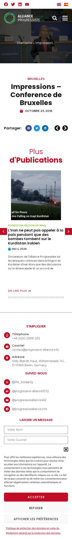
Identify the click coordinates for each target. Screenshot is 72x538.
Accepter (36, 497)
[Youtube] (27, 4)
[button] (66, 449)
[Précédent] (57, 128)
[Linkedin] (20, 4)
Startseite (24, 43)
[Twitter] (13, 4)
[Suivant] (64, 128)
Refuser (36, 508)
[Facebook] (6, 4)
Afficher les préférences (36, 519)
